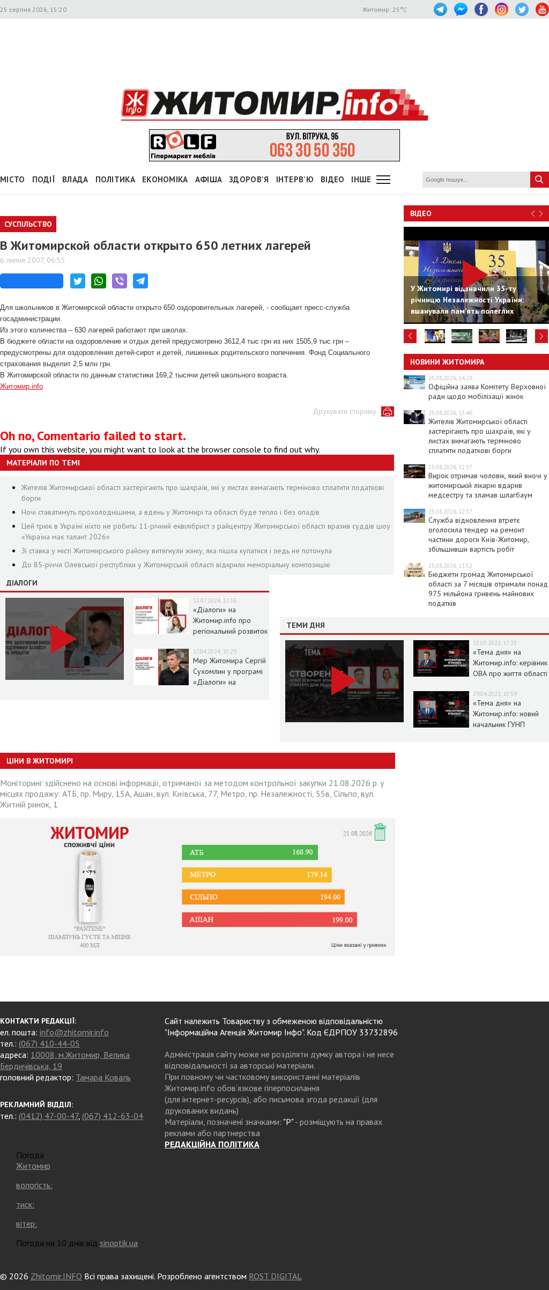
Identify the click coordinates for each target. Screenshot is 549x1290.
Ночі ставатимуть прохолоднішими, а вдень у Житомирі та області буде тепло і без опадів (170, 512)
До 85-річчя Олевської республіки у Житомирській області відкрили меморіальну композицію (175, 564)
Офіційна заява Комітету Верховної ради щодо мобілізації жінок (487, 391)
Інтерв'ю (295, 179)
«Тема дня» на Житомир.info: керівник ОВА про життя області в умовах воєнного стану (510, 673)
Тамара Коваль (103, 1077)
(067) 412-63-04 (112, 1115)
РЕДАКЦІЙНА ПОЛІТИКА (212, 1144)
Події (44, 179)
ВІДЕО (333, 179)
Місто (12, 179)
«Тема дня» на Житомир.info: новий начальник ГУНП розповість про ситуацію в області (506, 724)
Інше (361, 179)
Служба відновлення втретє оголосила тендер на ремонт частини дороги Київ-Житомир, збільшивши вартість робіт (478, 534)
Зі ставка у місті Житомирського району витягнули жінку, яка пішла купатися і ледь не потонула (176, 550)
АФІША (208, 179)
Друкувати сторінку (344, 411)
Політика (115, 179)
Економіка (165, 179)
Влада (75, 179)
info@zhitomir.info (74, 1032)
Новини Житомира (447, 362)
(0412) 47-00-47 (48, 1115)
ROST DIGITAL (275, 1276)
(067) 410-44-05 (49, 1043)
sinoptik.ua (119, 1242)
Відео (421, 213)
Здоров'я (249, 179)
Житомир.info (21, 386)
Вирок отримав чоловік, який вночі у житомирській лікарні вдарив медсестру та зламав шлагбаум (487, 485)
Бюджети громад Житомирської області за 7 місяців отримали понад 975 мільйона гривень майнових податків (488, 588)
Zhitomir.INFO (56, 1276)
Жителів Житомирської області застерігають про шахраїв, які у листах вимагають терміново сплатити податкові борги (479, 436)
